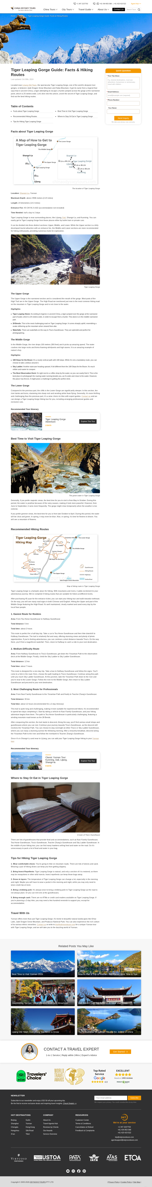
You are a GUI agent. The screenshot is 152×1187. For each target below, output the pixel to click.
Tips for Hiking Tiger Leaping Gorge (27, 122)
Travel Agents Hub (50, 1123)
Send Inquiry (123, 118)
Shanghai (15, 1123)
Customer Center (82, 1120)
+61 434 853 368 (124, 1130)
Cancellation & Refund (84, 1127)
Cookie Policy (126, 1182)
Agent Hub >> (136, 3)
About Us (47, 1120)
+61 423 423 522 (124, 1133)
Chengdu (14, 1127)
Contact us (86, 396)
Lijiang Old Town (29, 85)
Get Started (119, 1051)
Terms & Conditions (83, 1123)
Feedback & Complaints (84, 1130)
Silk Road (29, 1130)
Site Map (136, 1182)
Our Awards (47, 1130)
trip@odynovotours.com (65, 924)
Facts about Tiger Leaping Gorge (26, 111)
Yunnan (29, 1123)
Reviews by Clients (50, 1127)
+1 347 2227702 (124, 1127)
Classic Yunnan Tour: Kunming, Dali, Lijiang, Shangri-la (56, 760)
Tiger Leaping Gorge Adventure (55, 420)
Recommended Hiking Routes (25, 116)
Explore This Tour (88, 421)
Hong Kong (30, 1127)
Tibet (28, 1134)
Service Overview (50, 1134)
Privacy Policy (114, 1182)
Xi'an (13, 1134)
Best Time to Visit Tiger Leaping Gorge (73, 111)
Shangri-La (24, 193)
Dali (64, 217)
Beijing (13, 1120)
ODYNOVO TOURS (38, 1182)
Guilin (28, 1120)
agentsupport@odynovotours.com (124, 1140)
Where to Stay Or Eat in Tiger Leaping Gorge (75, 116)
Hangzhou (15, 1130)
